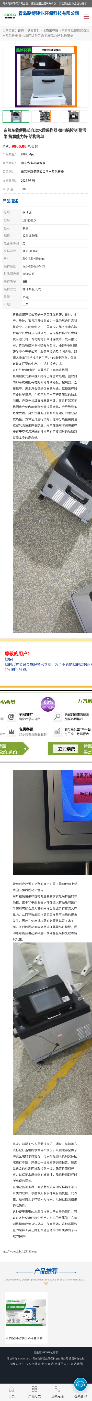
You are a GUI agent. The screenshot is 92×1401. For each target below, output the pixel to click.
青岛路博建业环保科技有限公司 (50, 1358)
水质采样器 (50, 30)
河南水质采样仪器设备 (68, 1338)
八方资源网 (33, 1364)
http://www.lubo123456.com (20, 1251)
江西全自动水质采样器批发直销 (24, 1338)
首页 (21, 30)
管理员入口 (62, 1364)
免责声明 (47, 1364)
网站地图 (77, 1364)
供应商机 (33, 30)
